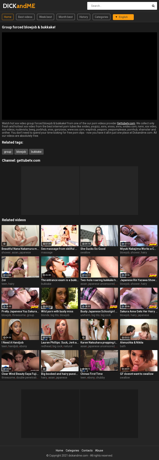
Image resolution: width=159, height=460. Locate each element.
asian (15, 252)
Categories (101, 16)
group (7, 151)
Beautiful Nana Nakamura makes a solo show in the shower (20, 248)
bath (123, 346)
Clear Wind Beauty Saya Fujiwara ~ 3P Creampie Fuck (20, 373)
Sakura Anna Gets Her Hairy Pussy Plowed (139, 311)
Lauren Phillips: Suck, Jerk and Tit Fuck (60, 342)
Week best (45, 16)
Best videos (25, 16)
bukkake (36, 151)
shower (6, 252)
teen (4, 283)
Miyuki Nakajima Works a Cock (139, 248)
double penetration (28, 377)
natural (68, 346)
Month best (66, 16)
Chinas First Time (91, 373)
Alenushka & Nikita (131, 342)
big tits (55, 315)
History (84, 16)
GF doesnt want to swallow (136, 373)
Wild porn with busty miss (57, 311)
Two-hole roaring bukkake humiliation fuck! (99, 280)
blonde (45, 315)
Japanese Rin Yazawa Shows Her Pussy (139, 280)
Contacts (87, 450)
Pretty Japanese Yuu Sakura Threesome (20, 311)
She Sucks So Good (92, 248)
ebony (23, 346)
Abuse (99, 450)
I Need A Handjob (12, 342)
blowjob (21, 151)
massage (47, 252)
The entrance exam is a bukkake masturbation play (60, 280)
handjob (13, 346)
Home (7, 16)
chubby (100, 377)
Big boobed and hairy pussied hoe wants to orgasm (60, 373)
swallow (85, 252)
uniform (85, 315)
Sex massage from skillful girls (60, 248)
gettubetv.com (28, 160)
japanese (25, 252)
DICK (13, 6)
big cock (106, 315)
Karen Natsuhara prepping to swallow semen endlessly (99, 342)
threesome (19, 315)
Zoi (4, 280)
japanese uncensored (101, 283)
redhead (46, 346)
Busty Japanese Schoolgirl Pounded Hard (99, 311)
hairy (144, 252)
